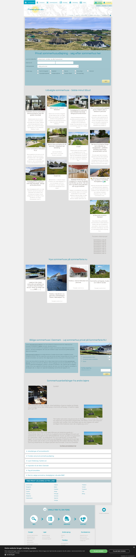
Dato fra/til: (29, 62)
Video (84, 2)
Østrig (83, 493)
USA (83, 491)
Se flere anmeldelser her (68, 446)
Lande (77, 15)
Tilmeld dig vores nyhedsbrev (90, 359)
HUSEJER (108, 2)
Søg (106, 81)
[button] (45, 555)
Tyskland (84, 489)
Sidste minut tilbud (94, 15)
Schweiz (56, 496)
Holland (56, 484)
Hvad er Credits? (31, 538)
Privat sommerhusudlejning (33, 354)
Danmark (28, 489)
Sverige (56, 500)
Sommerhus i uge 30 (100, 246)
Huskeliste (105, 15)
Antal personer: (30, 66)
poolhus (40, 346)
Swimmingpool (43, 71)
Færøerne (28, 496)
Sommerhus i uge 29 (100, 244)
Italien (55, 487)
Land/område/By (31, 59)
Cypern (28, 491)
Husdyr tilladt (68, 73)
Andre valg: (29, 71)
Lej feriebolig (31, 2)
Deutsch (104, 5)
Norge (55, 491)
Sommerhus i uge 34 (100, 253)
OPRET (99, 2)
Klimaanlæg (80, 73)
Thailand (84, 484)
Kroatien (56, 489)
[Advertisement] (68, 321)
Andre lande (29, 484)
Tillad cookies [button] (98, 551)
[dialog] (68, 551)
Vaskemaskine (56, 73)
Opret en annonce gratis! (89, 357)
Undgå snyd (82, 540)
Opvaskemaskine (44, 73)
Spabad (54, 71)
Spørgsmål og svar (31, 537)
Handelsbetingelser (46, 538)
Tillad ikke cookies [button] (119, 551)
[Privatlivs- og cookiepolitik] (110, 15)
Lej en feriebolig (46, 537)
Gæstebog (75, 2)
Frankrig (28, 493)
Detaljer (17, 553)
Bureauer (42, 2)
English (98, 5)
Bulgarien (28, 487)
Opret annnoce (83, 537)
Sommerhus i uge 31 (100, 248)
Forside (71, 15)
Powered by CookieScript (128, 556)
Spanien (56, 498)
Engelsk (63, 535)
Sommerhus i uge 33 (100, 251)
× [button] (134, 547)
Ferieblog (63, 545)
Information (84, 15)
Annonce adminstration (32, 535)
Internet (91, 71)
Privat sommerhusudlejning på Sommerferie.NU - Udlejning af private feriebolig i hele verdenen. (35, 9)
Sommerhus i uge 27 (100, 241)
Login (110, 5)
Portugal (56, 493)
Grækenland (29, 498)
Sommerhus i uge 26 (100, 239)
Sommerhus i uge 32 (100, 249)
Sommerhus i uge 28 (100, 243)
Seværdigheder (64, 543)
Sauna (66, 71)
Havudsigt (79, 71)
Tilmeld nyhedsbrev (104, 513)
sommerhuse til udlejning (36, 344)
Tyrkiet (83, 487)
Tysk (62, 537)
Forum (84, 361)
